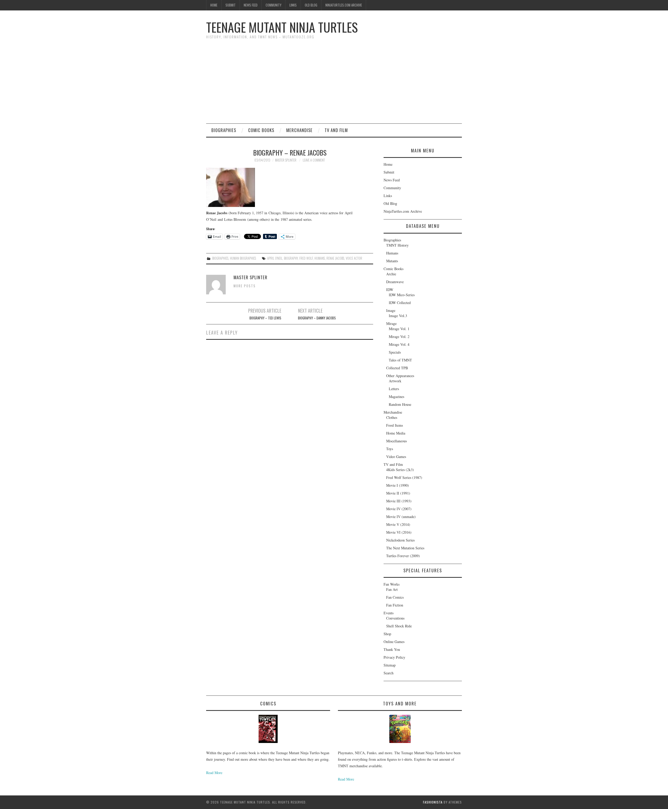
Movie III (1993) (398, 500)
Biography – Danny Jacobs (317, 318)
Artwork (395, 380)
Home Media (395, 433)
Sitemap (390, 665)
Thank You (392, 649)
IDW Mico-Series (402, 294)
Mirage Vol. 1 (399, 328)
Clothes (391, 417)
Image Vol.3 (398, 315)
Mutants (392, 260)
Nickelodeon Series (400, 540)
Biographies (223, 130)
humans (319, 258)
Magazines (396, 396)
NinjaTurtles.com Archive (343, 5)
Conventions (395, 618)
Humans (392, 253)
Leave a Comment (314, 160)
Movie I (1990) (397, 485)
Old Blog (311, 5)
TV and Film (336, 130)
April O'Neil (274, 258)
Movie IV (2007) (398, 508)
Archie (391, 273)
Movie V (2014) (398, 524)
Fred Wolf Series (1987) (404, 477)
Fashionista (433, 802)
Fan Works (391, 584)
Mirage (391, 323)
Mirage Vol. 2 (399, 336)
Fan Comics (395, 597)
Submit (230, 5)
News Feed (251, 5)
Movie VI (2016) (398, 532)
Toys (389, 448)
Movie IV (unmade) (401, 516)
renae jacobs (335, 258)
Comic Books (261, 130)
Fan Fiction (394, 605)
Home (213, 5)
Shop (387, 633)
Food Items (394, 425)
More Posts (245, 285)
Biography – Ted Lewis (265, 318)
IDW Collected (400, 302)
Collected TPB (397, 367)
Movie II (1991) (398, 493)
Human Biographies (243, 258)
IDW (389, 289)
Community (273, 5)
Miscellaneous (396, 440)
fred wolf (306, 258)
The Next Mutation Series (405, 547)
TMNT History (397, 245)
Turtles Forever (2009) (403, 555)
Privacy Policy (394, 657)
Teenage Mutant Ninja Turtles (282, 27)
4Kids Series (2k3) (400, 469)
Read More (214, 772)
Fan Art (392, 589)
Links (293, 5)
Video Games (396, 456)
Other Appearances (400, 375)
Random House (400, 404)
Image (390, 310)
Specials (395, 352)
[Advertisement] (334, 84)
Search (388, 672)
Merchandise (299, 130)
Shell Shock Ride (399, 625)
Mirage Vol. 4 (399, 344)
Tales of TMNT (400, 360)
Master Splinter (285, 160)
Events (388, 612)
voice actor (354, 258)
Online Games (394, 641)
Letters (394, 388)
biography (291, 258)
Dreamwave (395, 281)
